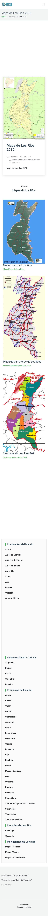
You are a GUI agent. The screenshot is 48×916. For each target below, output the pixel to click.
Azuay (8, 695)
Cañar (8, 706)
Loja (7, 755)
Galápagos (10, 738)
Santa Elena (10, 798)
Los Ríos (9, 760)
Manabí (8, 765)
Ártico (8, 576)
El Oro (8, 727)
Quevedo (9, 836)
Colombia (9, 679)
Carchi (8, 711)
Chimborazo (11, 717)
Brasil (8, 673)
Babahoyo (9, 830)
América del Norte (13, 560)
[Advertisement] (24, 47)
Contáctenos (6, 885)
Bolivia (8, 668)
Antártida (9, 571)
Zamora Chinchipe (13, 820)
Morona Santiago (13, 771)
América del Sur (12, 566)
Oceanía (9, 593)
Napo (7, 776)
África (8, 549)
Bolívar (8, 700)
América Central (13, 555)
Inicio (3, 17)
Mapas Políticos (12, 847)
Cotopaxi (9, 722)
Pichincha (9, 792)
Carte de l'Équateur (23, 880)
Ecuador (9, 684)
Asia (7, 582)
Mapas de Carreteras (15, 857)
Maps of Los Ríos (20, 876)
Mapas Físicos (12, 852)
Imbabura (9, 749)
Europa (8, 587)
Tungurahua (10, 814)
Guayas (8, 744)
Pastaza (9, 787)
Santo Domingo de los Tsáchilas (20, 803)
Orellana (9, 782)
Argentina (10, 662)
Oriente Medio (12, 598)
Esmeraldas (10, 733)
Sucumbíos (10, 809)
